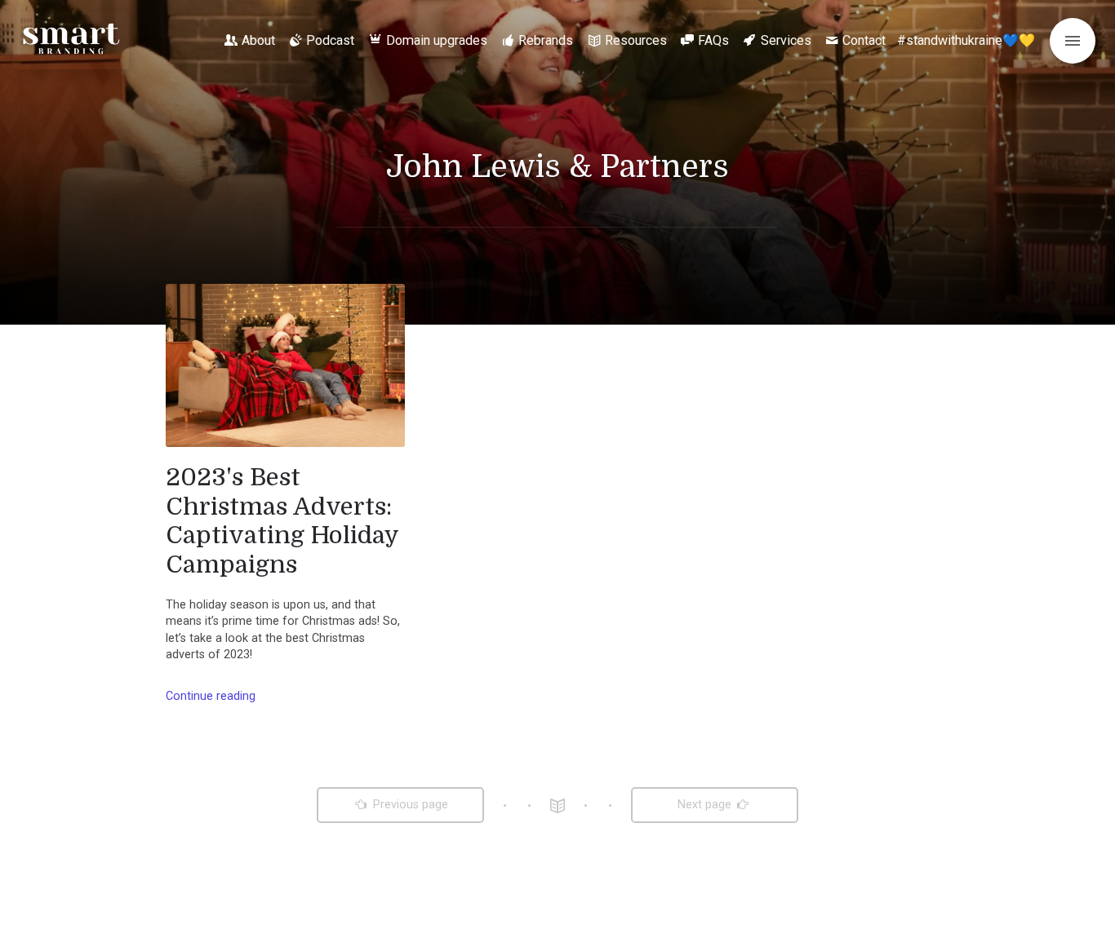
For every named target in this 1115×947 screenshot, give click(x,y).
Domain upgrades (436, 40)
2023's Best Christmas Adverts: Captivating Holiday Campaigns (282, 520)
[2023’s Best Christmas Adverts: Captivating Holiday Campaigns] (285, 365)
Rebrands (545, 40)
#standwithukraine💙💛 (966, 40)
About (258, 40)
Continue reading (210, 696)
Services (786, 40)
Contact (864, 40)
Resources (636, 40)
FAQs (713, 40)
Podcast (330, 40)
